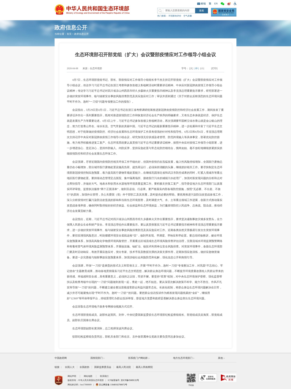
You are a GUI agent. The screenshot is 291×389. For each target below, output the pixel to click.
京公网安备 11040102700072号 (112, 385)
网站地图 (88, 376)
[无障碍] (234, 3)
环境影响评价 (175, 16)
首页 (69, 34)
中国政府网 (61, 358)
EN (216, 3)
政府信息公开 (81, 34)
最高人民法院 (123, 367)
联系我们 (104, 376)
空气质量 (187, 16)
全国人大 (70, 367)
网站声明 (72, 376)
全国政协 (84, 367)
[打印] (214, 68)
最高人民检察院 (144, 367)
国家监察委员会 (102, 367)
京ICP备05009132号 (130, 380)
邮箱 (203, 3)
